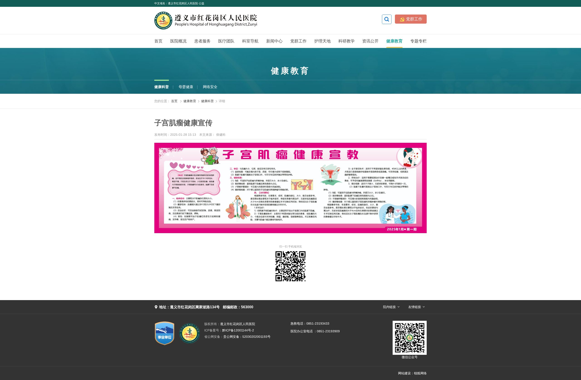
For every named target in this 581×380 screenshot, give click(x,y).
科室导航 (250, 41)
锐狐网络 (420, 373)
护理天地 (322, 41)
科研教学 (346, 41)
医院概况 (178, 41)
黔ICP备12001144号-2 (229, 330)
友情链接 (414, 307)
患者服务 (202, 41)
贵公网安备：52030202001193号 (237, 336)
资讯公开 (370, 41)
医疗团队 (226, 41)
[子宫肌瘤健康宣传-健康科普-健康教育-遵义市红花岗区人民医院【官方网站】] (228, 20)
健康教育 (394, 41)
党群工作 (410, 19)
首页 (158, 41)
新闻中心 (274, 41)
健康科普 (161, 87)
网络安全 (210, 87)
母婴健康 (186, 87)
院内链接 (389, 307)
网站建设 (404, 373)
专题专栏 (418, 41)
